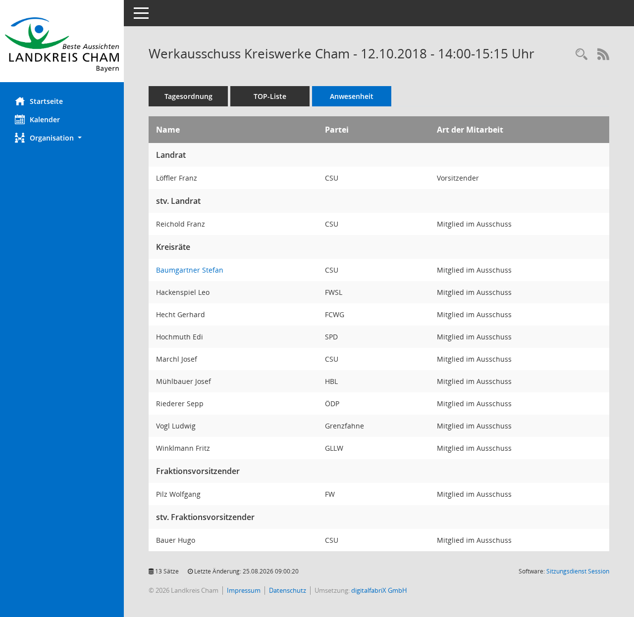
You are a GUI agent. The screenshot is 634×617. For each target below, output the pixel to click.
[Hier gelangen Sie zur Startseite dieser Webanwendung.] (62, 44)
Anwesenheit (351, 96)
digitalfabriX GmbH (379, 590)
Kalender (45, 119)
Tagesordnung (188, 96)
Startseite (46, 101)
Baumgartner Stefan (189, 270)
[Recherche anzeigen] (581, 55)
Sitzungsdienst (577, 571)
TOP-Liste (270, 96)
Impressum (244, 590)
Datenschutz (287, 590)
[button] (62, 138)
